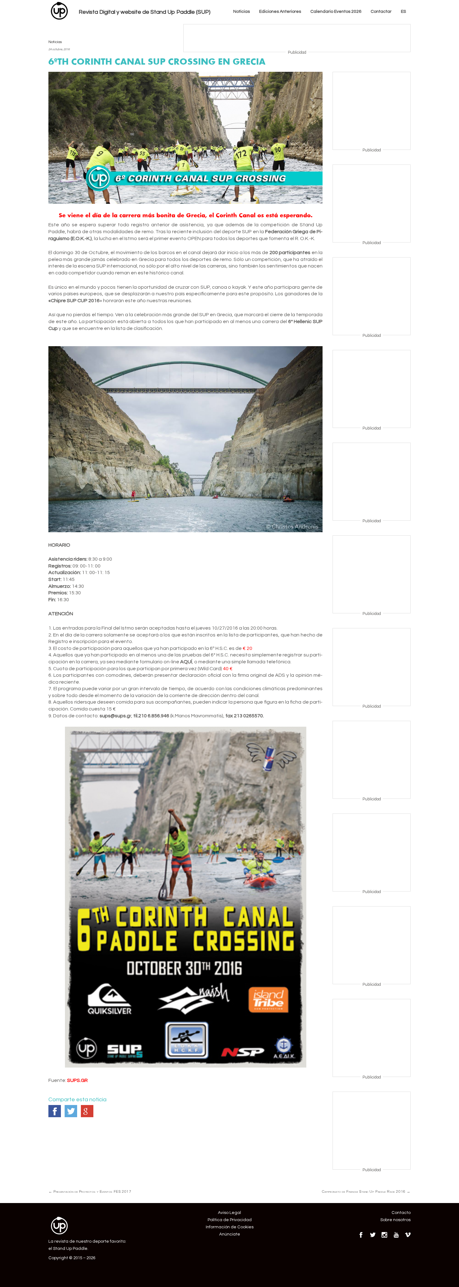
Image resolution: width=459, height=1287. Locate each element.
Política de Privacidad (230, 1220)
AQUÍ (186, 661)
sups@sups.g (115, 715)
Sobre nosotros (395, 1220)
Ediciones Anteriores (280, 11)
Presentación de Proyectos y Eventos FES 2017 (89, 1191)
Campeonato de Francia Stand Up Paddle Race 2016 (366, 1191)
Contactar (381, 11)
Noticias (241, 11)
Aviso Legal (229, 1213)
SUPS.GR (77, 1080)
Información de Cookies (230, 1227)
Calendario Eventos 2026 (335, 11)
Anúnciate (229, 1234)
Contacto (401, 1213)
